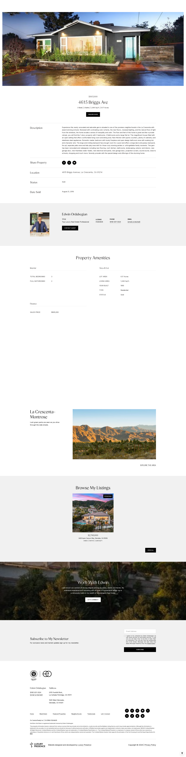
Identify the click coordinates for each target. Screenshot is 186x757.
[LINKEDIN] (137, 711)
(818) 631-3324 (115, 222)
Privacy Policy (151, 643)
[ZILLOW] (143, 716)
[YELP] (127, 716)
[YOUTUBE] (143, 711)
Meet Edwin (43, 714)
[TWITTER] (148, 711)
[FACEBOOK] (127, 711)
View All (150, 550)
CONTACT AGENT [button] (70, 228)
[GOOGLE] (137, 716)
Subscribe (140, 649)
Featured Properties (59, 714)
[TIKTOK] (132, 716)
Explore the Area (148, 465)
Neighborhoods (76, 714)
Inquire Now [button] (93, 114)
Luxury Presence (84, 745)
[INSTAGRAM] (132, 711)
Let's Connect (105, 714)
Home (32, 714)
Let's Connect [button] (93, 600)
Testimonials (91, 714)
